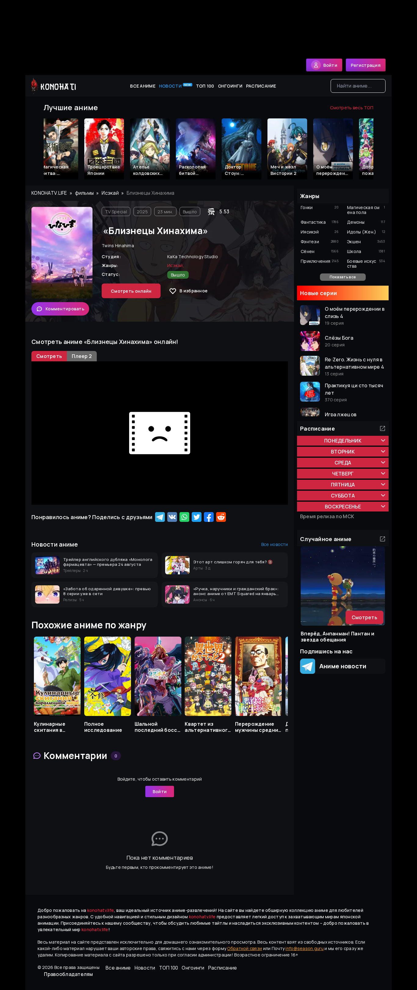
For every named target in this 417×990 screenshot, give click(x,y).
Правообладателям (68, 974)
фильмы (84, 193)
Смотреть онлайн (131, 291)
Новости (175, 86)
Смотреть (364, 617)
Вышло (190, 212)
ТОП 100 (205, 86)
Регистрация (366, 65)
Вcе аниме (142, 86)
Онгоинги (230, 86)
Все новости (274, 544)
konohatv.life (49, 193)
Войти (160, 791)
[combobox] (358, 85)
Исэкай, (175, 265)
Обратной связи (244, 948)
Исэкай (110, 193)
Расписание (261, 86)
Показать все (343, 277)
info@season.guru (304, 948)
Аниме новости (340, 666)
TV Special (116, 212)
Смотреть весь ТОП (351, 107)
